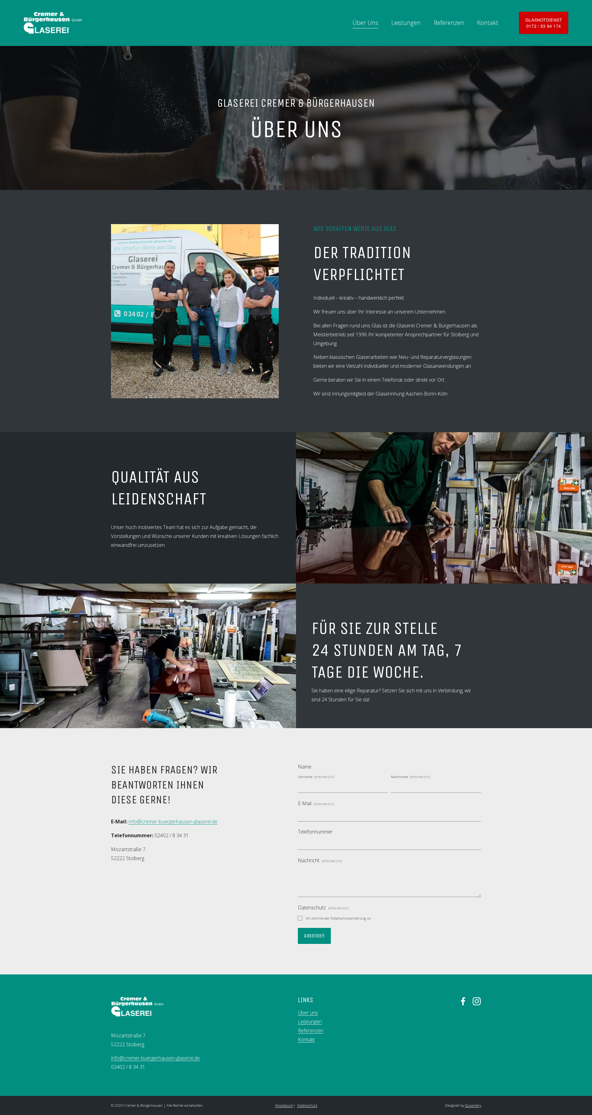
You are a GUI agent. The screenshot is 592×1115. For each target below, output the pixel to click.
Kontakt (487, 22)
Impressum (284, 1105)
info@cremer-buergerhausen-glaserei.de (173, 821)
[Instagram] (476, 1001)
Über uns (308, 1012)
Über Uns (365, 22)
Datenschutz (307, 1105)
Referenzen (449, 22)
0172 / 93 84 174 (543, 26)
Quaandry (473, 1105)
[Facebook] (463, 1001)
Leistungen (406, 22)
